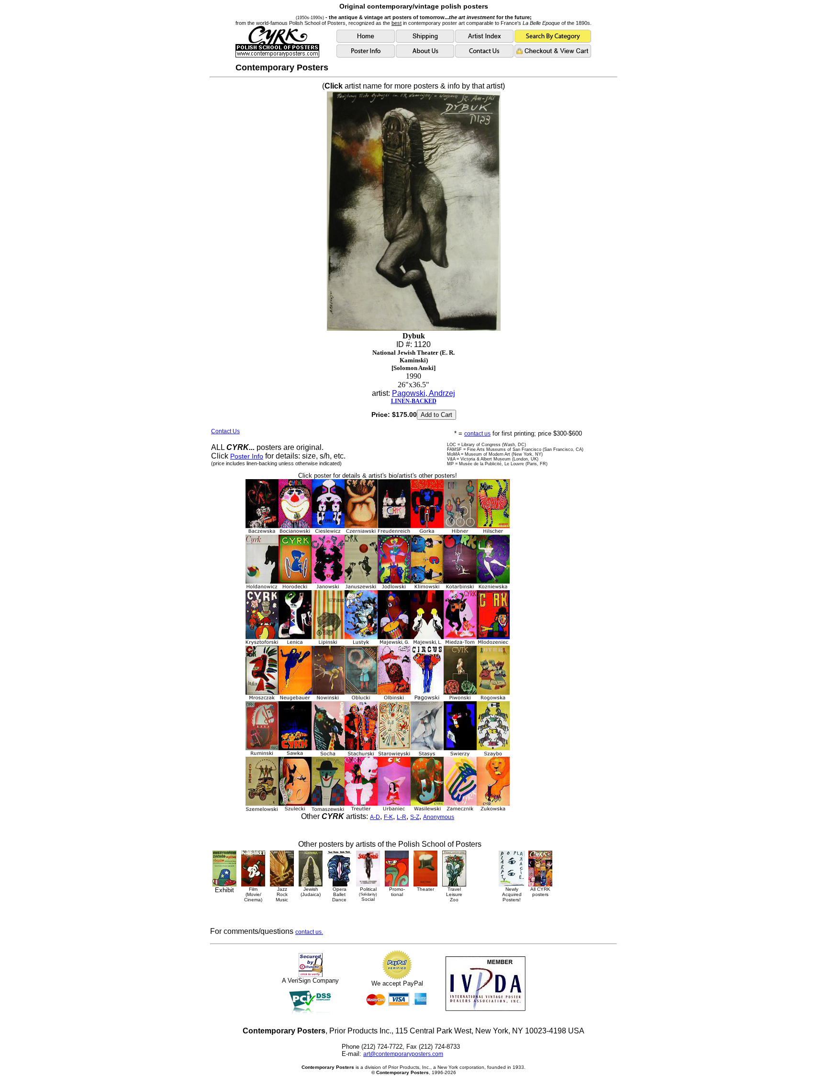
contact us (477, 433)
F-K (388, 817)
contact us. (309, 932)
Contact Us (225, 431)
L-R (401, 817)
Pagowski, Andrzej (423, 393)
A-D (375, 817)
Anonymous (438, 817)
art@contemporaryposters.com (403, 1054)
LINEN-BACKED (413, 401)
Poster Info (246, 456)
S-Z (414, 817)
